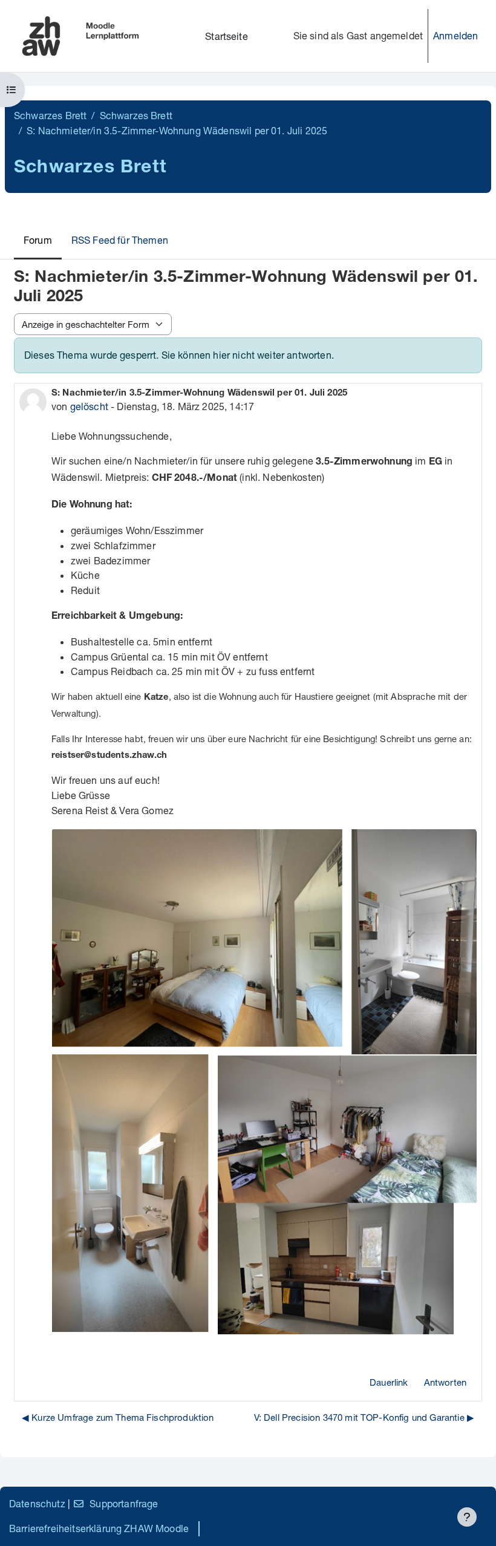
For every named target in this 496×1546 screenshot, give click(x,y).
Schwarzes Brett (50, 115)
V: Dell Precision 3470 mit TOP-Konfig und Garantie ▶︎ (364, 1417)
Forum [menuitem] (38, 240)
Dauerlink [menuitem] (389, 1382)
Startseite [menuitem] (226, 36)
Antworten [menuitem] (445, 1382)
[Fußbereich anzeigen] (467, 1517)
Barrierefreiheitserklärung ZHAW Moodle (99, 1528)
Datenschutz (37, 1503)
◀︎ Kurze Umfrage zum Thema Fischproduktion (118, 1417)
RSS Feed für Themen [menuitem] (119, 240)
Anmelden (455, 35)
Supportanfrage (124, 1503)
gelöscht (89, 406)
